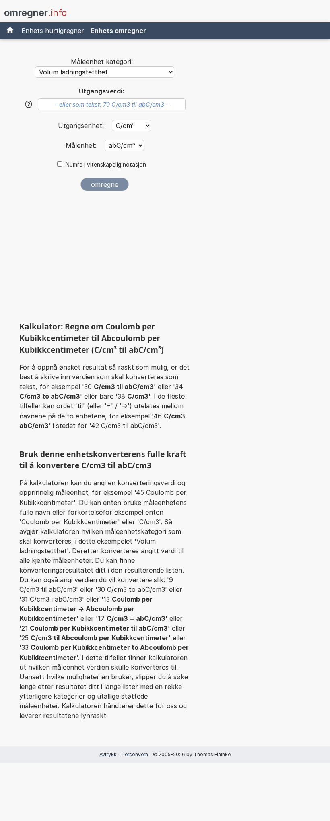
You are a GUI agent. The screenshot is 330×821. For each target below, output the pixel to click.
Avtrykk (108, 754)
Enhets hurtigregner (52, 31)
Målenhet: (82, 145)
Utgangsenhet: (82, 126)
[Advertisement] (104, 259)
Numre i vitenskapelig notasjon (106, 164)
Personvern (135, 754)
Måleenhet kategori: (102, 62)
